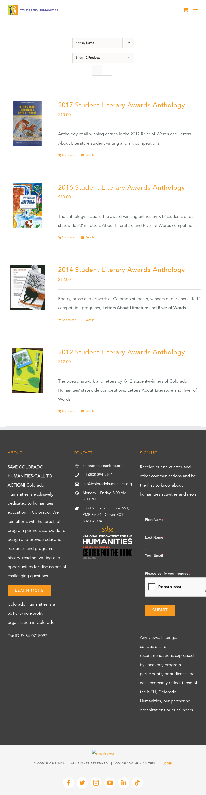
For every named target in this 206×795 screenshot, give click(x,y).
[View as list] (107, 70)
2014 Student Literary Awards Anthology (121, 270)
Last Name (154, 537)
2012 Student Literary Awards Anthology (121, 352)
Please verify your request (168, 573)
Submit (160, 610)
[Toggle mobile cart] (185, 9)
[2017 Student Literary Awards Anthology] (27, 123)
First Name (155, 519)
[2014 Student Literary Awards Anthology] (27, 287)
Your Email (154, 555)
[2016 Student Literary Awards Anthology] (27, 205)
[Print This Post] (103, 754)
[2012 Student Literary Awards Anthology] (27, 370)
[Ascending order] (129, 43)
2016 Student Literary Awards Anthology (121, 188)
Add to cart (69, 155)
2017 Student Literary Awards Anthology (121, 105)
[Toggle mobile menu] (195, 9)
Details (89, 155)
